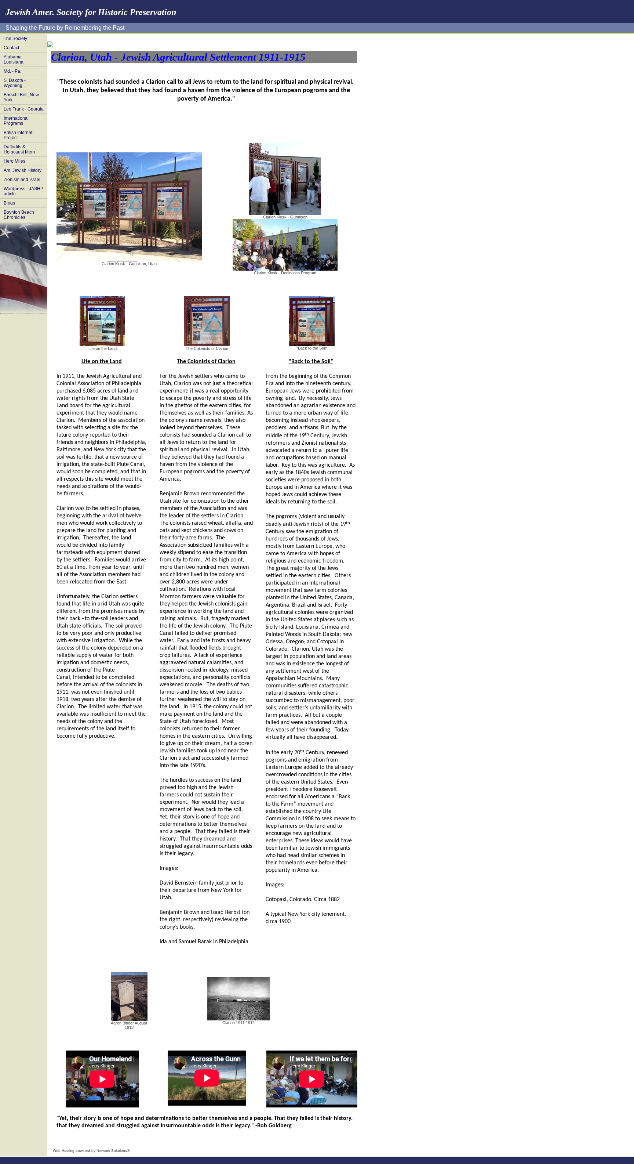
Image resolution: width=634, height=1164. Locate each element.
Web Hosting (63, 1151)
